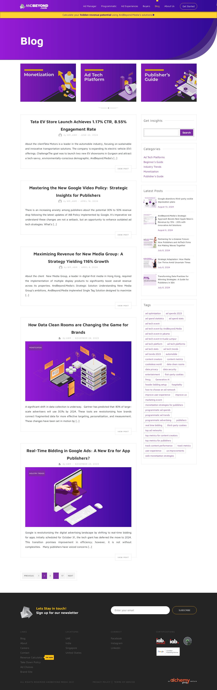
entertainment (152, 374)
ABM (67, 338)
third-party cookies (176, 425)
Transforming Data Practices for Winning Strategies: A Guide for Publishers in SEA (173, 279)
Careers (24, 647)
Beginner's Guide (153, 162)
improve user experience (157, 394)
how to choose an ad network (160, 389)
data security (169, 369)
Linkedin (115, 647)
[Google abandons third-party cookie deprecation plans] (150, 202)
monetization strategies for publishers (164, 404)
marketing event (153, 399)
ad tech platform (153, 343)
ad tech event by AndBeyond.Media (163, 328)
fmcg (147, 379)
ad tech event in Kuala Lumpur (160, 338)
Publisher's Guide (153, 176)
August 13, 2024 (166, 206)
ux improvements (175, 450)
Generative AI (162, 379)
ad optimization (153, 313)
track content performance (159, 445)
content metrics (175, 359)
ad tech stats (151, 349)
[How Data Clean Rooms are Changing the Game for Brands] (78, 370)
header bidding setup (156, 384)
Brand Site (26, 671)
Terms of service (124, 682)
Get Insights (153, 120)
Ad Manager (89, 6)
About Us (169, 6)
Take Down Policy (30, 662)
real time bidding (153, 425)
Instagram (116, 643)
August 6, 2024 (165, 230)
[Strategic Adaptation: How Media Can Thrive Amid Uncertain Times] (150, 262)
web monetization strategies (159, 455)
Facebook (116, 638)
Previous (29, 575)
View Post (123, 169)
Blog (157, 6)
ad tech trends (170, 349)
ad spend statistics (154, 318)
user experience (153, 450)
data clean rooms (175, 364)
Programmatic (108, 6)
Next (70, 575)
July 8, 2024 (164, 250)
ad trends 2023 (153, 354)
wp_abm (71, 135)
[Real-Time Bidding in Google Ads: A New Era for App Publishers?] (78, 496)
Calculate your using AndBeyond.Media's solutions (108, 14)
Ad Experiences (129, 6)
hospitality (177, 384)
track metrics (184, 445)
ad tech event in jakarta (157, 333)
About (23, 643)
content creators (153, 359)
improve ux (181, 394)
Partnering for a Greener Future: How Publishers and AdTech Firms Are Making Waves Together (174, 242)
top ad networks (153, 430)
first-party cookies (174, 374)
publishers (181, 420)
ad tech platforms (176, 343)
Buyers (146, 6)
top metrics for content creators (161, 435)
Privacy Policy (102, 682)
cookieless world (153, 364)
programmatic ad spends (157, 410)
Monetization (35, 347)
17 (62, 575)
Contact (24, 652)
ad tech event (152, 323)
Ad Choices (26, 667)
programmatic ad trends (157, 415)
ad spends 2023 (174, 313)
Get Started (189, 6)
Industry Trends (36, 473)
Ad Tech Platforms (154, 157)
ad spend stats (176, 318)
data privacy (151, 369)
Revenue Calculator (36, 657)
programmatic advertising (158, 420)
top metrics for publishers (158, 440)
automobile (171, 354)
